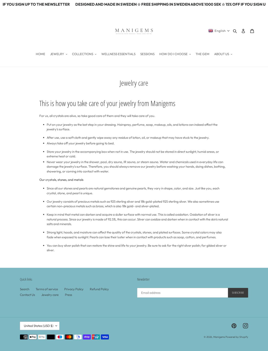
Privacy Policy (74, 289)
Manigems (219, 336)
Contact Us (27, 295)
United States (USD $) (38, 326)
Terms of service (47, 289)
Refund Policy (99, 289)
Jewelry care (50, 295)
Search (24, 289)
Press (68, 295)
